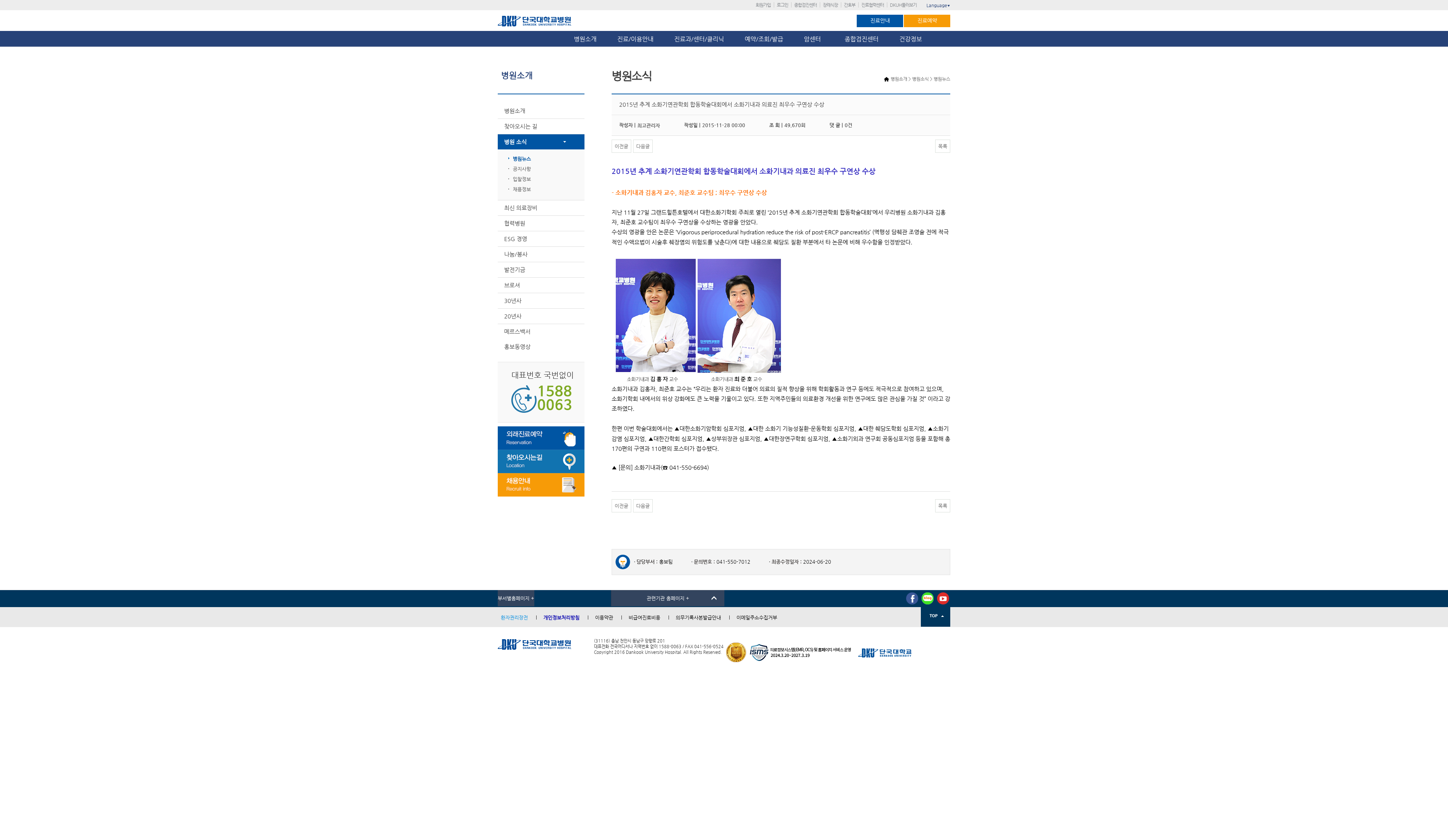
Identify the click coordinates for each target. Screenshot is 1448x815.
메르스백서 (517, 331)
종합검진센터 (805, 5)
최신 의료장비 (520, 208)
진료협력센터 (872, 5)
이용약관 (604, 617)
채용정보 (522, 189)
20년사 (513, 316)
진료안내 (880, 20)
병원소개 (585, 39)
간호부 (849, 5)
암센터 (814, 39)
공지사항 (522, 169)
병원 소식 (515, 141)
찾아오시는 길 (520, 126)
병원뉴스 (522, 158)
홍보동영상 (517, 346)
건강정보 (910, 39)
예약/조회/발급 (764, 39)
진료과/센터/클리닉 (699, 39)
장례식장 (830, 5)
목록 (942, 146)
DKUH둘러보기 (903, 5)
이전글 (621, 146)
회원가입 (763, 5)
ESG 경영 (515, 238)
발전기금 (514, 269)
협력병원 (514, 223)
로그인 (782, 5)
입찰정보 (522, 179)
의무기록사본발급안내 (698, 617)
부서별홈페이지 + (516, 598)
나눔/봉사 (516, 254)
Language (938, 5)
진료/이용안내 (635, 39)
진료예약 (927, 20)
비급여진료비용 (644, 617)
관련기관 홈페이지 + (668, 598)
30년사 (513, 300)
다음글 (643, 146)
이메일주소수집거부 (756, 617)
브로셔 (512, 285)
